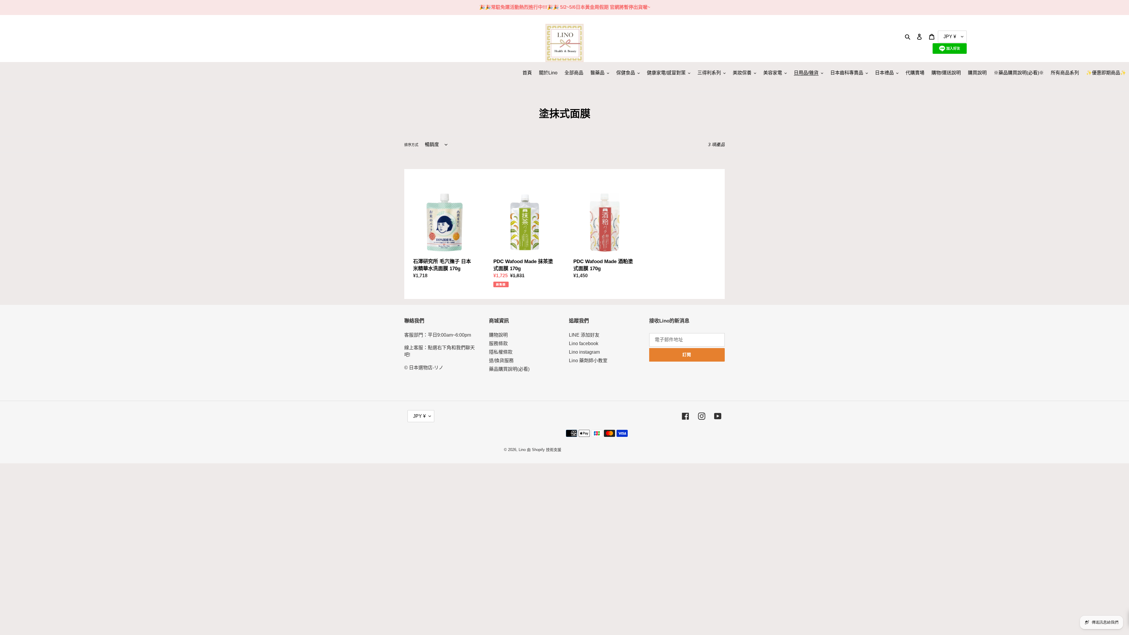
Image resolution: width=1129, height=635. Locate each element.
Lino (522, 449)
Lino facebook (583, 343)
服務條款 (498, 343)
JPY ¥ (419, 416)
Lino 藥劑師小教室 (588, 360)
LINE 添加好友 (584, 334)
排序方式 (411, 145)
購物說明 (498, 334)
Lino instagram (584, 352)
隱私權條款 (500, 352)
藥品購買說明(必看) (509, 369)
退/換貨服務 (501, 360)
